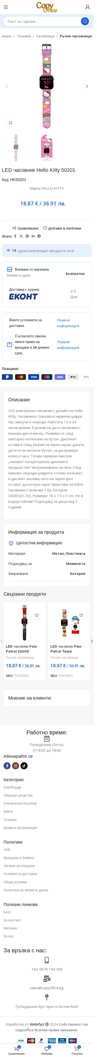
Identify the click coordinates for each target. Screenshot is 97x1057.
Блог (7, 912)
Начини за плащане (19, 865)
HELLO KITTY (52, 188)
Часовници (45, 36)
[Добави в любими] (37, 615)
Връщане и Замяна (19, 857)
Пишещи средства (18, 795)
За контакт (12, 920)
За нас (9, 936)
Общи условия (15, 882)
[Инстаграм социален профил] (15, 765)
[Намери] (85, 21)
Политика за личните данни (26, 890)
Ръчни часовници (76, 36)
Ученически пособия (20, 803)
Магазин (10, 928)
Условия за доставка (20, 873)
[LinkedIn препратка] (33, 236)
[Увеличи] (10, 122)
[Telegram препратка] (39, 236)
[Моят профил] (87, 7)
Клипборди (12, 787)
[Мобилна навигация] (6, 7)
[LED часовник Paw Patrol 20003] (24, 623)
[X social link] (21, 236)
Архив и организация (20, 827)
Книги (8, 811)
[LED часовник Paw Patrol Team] (69, 623)
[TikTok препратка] (24, 765)
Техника (24, 36)
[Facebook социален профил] (15, 236)
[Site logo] (47, 6)
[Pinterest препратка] (27, 236)
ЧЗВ (7, 849)
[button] (6, 86)
